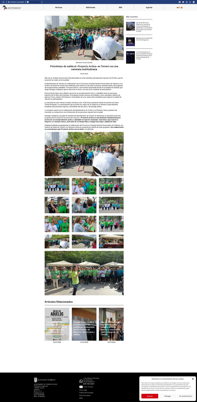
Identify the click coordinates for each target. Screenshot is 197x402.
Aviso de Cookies (84, 395)
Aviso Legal (83, 390)
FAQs (81, 398)
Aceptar (150, 396)
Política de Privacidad (86, 392)
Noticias (58, 7)
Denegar (167, 396)
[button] (193, 379)
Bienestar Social (81, 62)
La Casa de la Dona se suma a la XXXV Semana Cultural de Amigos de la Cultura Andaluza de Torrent (144, 55)
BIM (120, 7)
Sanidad (89, 62)
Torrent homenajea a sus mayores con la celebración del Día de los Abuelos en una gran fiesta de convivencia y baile (56, 328)
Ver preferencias (185, 396)
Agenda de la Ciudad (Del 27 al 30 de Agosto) (144, 39)
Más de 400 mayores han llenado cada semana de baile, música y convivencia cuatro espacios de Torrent (110, 328)
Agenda (149, 7)
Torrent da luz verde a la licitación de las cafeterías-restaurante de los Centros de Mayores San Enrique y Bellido (84, 328)
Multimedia (90, 7)
